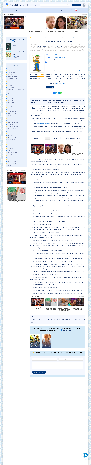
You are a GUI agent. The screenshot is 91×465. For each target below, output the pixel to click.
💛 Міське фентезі (10, 148)
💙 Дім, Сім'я (9, 80)
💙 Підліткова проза (11, 135)
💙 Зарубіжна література (12, 109)
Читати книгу (50, 87)
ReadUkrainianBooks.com (44, 123)
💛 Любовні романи (11, 70)
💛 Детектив (9, 115)
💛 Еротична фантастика (12, 163)
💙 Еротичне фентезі (11, 128)
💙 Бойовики (9, 83)
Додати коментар (39, 372)
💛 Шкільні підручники (11, 78)
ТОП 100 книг (32, 10)
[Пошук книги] (68, 5)
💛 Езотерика (9, 74)
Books (23, 4)
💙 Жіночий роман (10, 117)
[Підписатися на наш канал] (76, 10)
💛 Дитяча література (11, 152)
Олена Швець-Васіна (43, 46)
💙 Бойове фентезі (10, 139)
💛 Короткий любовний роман (13, 118)
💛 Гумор (8, 96)
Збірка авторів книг (44, 10)
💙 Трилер (8, 150)
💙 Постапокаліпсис (11, 161)
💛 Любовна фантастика (12, 126)
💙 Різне (8, 131)
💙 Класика (9, 91)
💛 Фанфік (8, 159)
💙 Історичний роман (11, 146)
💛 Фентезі (9, 81)
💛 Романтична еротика (12, 122)
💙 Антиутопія (9, 143)
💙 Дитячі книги (10, 102)
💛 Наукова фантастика (12, 130)
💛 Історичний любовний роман (14, 144)
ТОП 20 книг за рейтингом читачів (62, 10)
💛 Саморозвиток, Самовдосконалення (15, 89)
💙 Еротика (9, 120)
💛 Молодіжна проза (11, 133)
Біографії (16, 10)
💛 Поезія (8, 104)
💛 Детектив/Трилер (11, 137)
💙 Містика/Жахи (10, 154)
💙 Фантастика (9, 98)
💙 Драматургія (10, 106)
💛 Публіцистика (10, 93)
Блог (23, 10)
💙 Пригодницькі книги (11, 76)
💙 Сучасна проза (10, 72)
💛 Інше (8, 107)
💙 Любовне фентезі (11, 124)
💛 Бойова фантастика (11, 141)
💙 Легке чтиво (10, 68)
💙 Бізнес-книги (10, 87)
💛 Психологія (9, 85)
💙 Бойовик (9, 165)
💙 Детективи (9, 94)
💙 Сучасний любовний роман (13, 113)
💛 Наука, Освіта (10, 100)
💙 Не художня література (12, 157)
